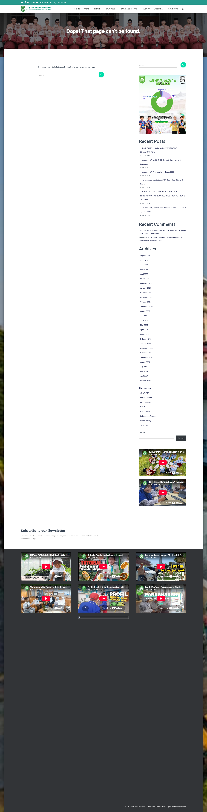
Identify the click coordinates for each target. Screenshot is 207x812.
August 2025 (145, 311)
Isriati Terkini (145, 411)
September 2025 (146, 306)
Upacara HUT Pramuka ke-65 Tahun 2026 (158, 172)
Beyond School (146, 397)
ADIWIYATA (144, 393)
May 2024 (144, 371)
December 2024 (146, 348)
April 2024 (144, 376)
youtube (22, 3)
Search (142, 432)
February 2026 (146, 283)
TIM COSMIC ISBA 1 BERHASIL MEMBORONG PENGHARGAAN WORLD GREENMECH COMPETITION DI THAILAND (162, 196)
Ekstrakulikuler (145, 402)
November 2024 (146, 353)
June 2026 (144, 265)
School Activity (145, 421)
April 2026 (144, 274)
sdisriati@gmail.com (45, 2)
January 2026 (145, 288)
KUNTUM (97, 9)
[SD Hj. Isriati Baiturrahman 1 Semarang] (36, 9)
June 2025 (144, 320)
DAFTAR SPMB (173, 9)
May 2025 (144, 325)
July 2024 (144, 367)
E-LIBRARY (146, 9)
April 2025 (144, 330)
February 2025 (146, 339)
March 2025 (144, 334)
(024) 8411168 (61, 2)
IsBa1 (141, 230)
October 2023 (145, 381)
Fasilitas (143, 407)
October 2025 (145, 302)
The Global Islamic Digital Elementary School (169, 807)
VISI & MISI (76, 9)
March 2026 (144, 279)
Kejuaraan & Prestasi (148, 416)
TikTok (33, 2)
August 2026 (145, 256)
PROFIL (86, 9)
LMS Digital (158, 9)
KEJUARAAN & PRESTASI (129, 9)
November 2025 (146, 297)
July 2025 (144, 316)
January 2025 (145, 343)
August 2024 (145, 362)
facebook (25, 3)
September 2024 (146, 357)
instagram (28, 3)
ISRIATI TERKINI (111, 9)
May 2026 (144, 269)
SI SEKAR (144, 425)
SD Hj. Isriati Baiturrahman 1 (136, 807)
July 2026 (144, 260)
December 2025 (146, 293)
